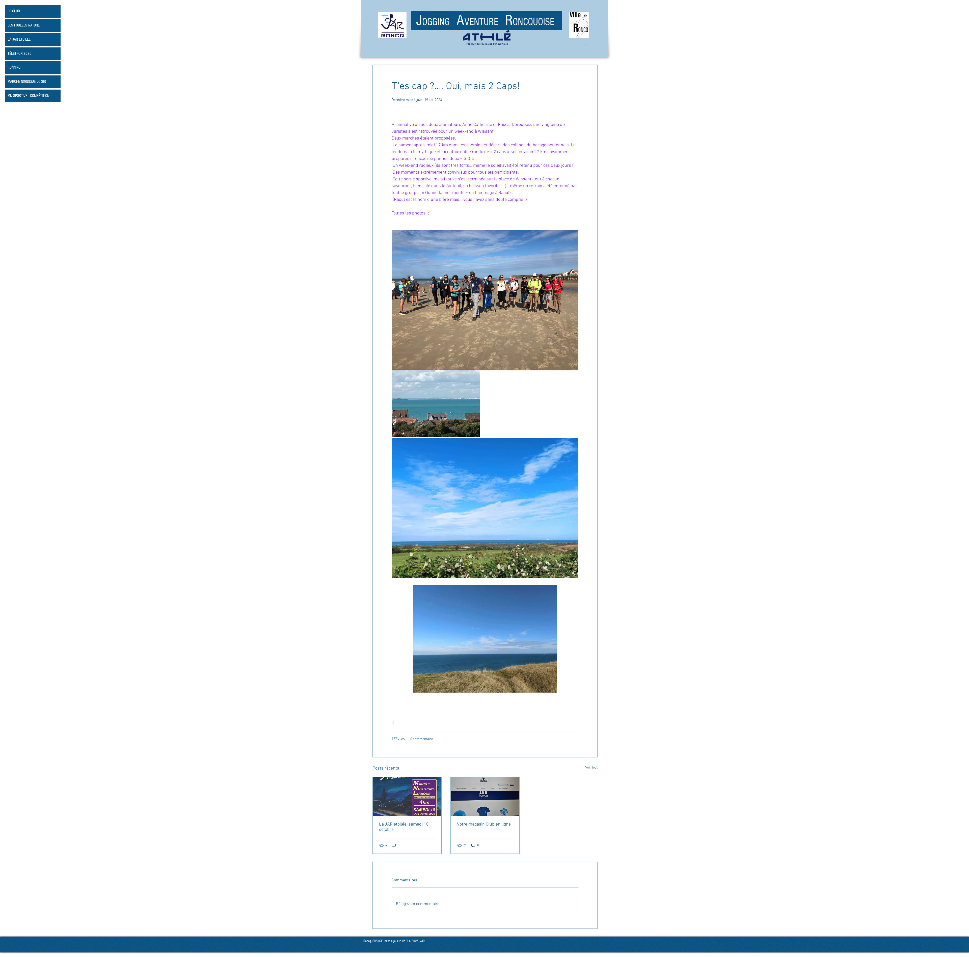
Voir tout (591, 767)
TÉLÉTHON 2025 (20, 53)
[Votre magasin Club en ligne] (485, 796)
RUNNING (14, 67)
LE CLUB (14, 11)
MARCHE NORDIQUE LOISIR (27, 81)
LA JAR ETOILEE (19, 39)
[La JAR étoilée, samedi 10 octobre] (407, 796)
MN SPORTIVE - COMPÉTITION (28, 95)
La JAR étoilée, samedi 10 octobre (404, 827)
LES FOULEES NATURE (24, 25)
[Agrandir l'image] (436, 403)
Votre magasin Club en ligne (484, 824)
